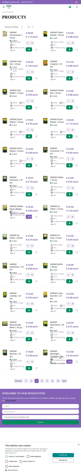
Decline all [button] (63, 460)
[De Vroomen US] (8, 6)
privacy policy (10, 400)
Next (64, 381)
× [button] (78, 444)
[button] (27, 470)
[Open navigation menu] (3, 6)
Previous (18, 381)
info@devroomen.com (10, 2)
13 (58, 381)
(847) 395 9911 (27, 2)
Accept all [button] (63, 455)
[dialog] (40, 457)
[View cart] (70, 6)
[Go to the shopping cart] (70, 6)
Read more (13, 453)
